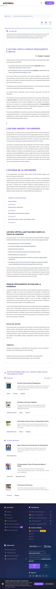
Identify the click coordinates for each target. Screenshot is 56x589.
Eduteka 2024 (38, 531)
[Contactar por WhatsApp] (46, 576)
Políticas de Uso (11, 552)
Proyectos (10, 518)
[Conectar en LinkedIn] (40, 576)
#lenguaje (23, 393)
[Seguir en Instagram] (33, 576)
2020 (32, 539)
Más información (11, 587)
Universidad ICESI (12, 559)
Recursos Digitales (12, 530)
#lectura (21, 431)
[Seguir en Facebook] (30, 576)
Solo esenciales (49, 583)
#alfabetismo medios (11, 412)
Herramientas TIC (12, 521)
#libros (8, 393)
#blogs (21, 412)
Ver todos (47, 378)
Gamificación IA (36, 521)
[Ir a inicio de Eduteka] (8, 3)
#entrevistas (10, 476)
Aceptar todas (38, 583)
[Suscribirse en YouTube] (36, 576)
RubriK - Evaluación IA (37, 515)
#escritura (15, 393)
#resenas (27, 412)
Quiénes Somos (11, 549)
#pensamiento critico (11, 431)
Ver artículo (11, 204)
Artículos (8, 16)
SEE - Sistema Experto (14, 527)
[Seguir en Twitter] (43, 576)
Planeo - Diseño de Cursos (39, 518)
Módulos (9, 515)
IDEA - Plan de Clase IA (38, 512)
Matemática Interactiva (13, 524)
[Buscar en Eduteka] (41, 3)
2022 (32, 534)
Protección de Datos (13, 556)
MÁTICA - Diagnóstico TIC (38, 524)
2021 (32, 536)
